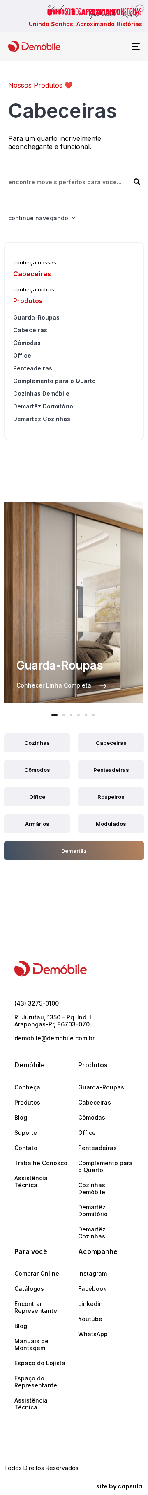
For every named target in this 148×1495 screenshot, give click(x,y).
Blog (20, 1117)
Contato (25, 1147)
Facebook (92, 1288)
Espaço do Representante (35, 1382)
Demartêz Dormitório (43, 406)
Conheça (27, 1087)
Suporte (25, 1132)
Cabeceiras (30, 330)
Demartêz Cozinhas (41, 418)
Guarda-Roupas (36, 317)
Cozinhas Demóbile (41, 393)
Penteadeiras (32, 368)
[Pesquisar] (137, 181)
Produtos (27, 1102)
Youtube (90, 1318)
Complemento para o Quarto (54, 380)
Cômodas (27, 342)
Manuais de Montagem (31, 1344)
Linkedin (90, 1303)
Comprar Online (36, 1273)
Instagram (92, 1273)
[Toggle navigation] (118, 46)
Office (22, 355)
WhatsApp (93, 1333)
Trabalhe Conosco (40, 1162)
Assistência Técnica (31, 1181)
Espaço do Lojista (39, 1363)
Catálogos (29, 1288)
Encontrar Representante (35, 1307)
